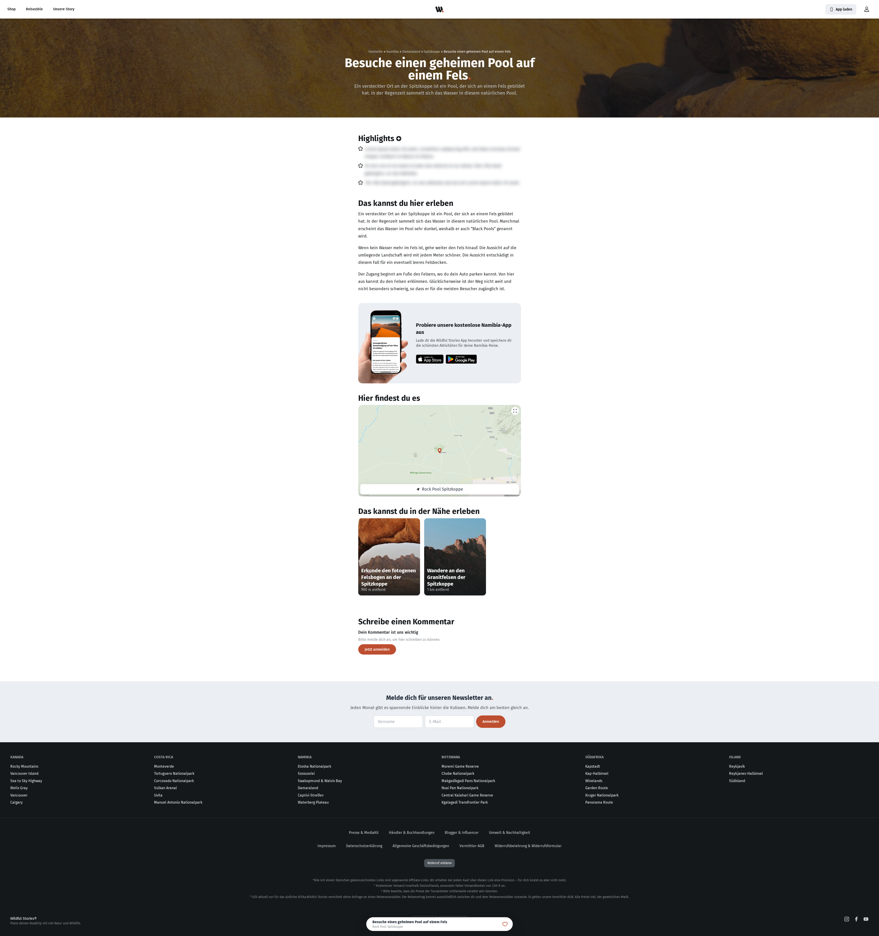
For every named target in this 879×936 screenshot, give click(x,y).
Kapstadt (592, 766)
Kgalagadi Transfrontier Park (465, 802)
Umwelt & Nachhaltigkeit (509, 832)
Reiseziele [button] (34, 9)
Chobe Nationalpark (458, 773)
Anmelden (491, 721)
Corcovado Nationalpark (174, 781)
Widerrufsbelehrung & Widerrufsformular (528, 846)
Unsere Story (63, 9)
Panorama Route (599, 802)
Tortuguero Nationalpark (174, 773)
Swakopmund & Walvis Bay (320, 781)
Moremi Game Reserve (460, 766)
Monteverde (164, 766)
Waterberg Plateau (313, 802)
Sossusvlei (306, 773)
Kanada (16, 757)
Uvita (158, 795)
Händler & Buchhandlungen (411, 832)
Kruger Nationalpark (602, 795)
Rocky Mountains (24, 766)
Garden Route (596, 788)
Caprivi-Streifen (310, 795)
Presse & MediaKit (364, 832)
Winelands (593, 781)
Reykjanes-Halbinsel (746, 773)
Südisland (737, 781)
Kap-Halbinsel (596, 773)
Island (735, 757)
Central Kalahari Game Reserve (467, 795)
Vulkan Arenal (165, 788)
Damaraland (411, 52)
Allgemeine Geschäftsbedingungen (421, 846)
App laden (844, 9)
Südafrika (594, 757)
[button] (866, 9)
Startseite (375, 52)
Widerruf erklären (439, 863)
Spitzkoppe (432, 52)
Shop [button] (11, 9)
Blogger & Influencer (462, 832)
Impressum (326, 846)
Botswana (451, 757)
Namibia (392, 52)
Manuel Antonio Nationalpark (178, 802)
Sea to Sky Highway (26, 781)
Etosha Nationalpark (314, 766)
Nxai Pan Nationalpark (460, 788)
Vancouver (18, 795)
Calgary (16, 802)
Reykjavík (737, 766)
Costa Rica (163, 757)
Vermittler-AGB (471, 846)
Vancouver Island (24, 773)
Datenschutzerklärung (364, 846)
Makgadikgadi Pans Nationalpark (468, 781)
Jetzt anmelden (377, 649)
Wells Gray (19, 788)
